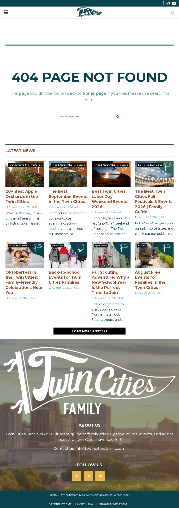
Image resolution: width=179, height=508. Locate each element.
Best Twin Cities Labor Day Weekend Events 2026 (109, 199)
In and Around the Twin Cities (25, 164)
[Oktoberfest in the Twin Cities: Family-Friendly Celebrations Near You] (24, 255)
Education (57, 245)
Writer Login (122, 494)
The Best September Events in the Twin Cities (68, 196)
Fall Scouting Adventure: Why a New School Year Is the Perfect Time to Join (110, 282)
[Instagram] (88, 476)
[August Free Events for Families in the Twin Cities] (154, 255)
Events (142, 245)
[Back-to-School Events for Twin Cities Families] (68, 255)
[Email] (100, 476)
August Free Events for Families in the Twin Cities (150, 280)
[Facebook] (76, 476)
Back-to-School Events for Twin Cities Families (65, 277)
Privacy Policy (84, 503)
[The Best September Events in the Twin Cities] (68, 174)
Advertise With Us (60, 503)
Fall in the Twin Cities (150, 164)
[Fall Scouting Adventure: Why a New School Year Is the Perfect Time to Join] (111, 255)
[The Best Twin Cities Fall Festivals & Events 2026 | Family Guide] (154, 174)
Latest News (20, 150)
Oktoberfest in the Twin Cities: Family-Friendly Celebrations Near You (24, 282)
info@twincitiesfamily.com (101, 448)
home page (94, 93)
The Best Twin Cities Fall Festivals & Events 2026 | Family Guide (153, 201)
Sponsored (101, 245)
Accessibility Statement (112, 503)
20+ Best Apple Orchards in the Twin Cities (21, 196)
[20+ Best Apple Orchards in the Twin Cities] (24, 174)
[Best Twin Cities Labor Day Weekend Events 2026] (111, 174)
